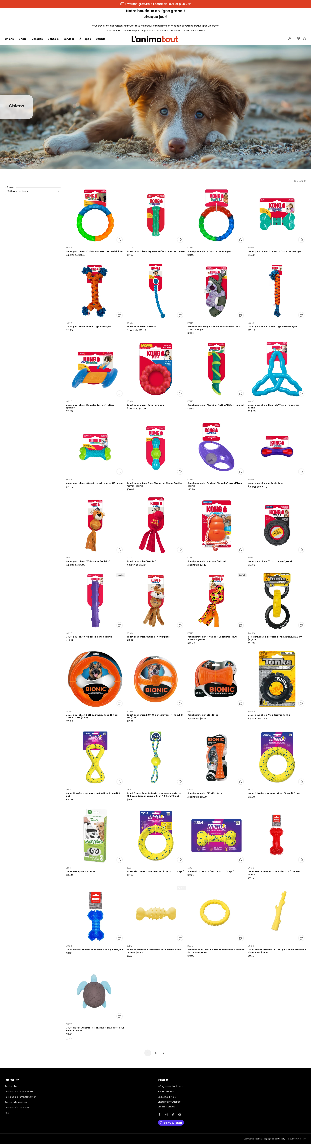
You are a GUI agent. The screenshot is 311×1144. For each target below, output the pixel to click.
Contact (101, 39)
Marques (37, 39)
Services (69, 39)
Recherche (11, 1086)
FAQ (7, 1113)
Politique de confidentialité (20, 1091)
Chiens (9, 39)
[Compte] (290, 38)
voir (188, 4)
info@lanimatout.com (170, 1086)
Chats (23, 39)
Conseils (53, 39)
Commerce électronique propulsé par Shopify (264, 1139)
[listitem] (155, 4)
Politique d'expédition (17, 1107)
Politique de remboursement (21, 1097)
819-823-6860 (166, 1091)
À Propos (85, 39)
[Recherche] (304, 38)
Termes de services (16, 1102)
